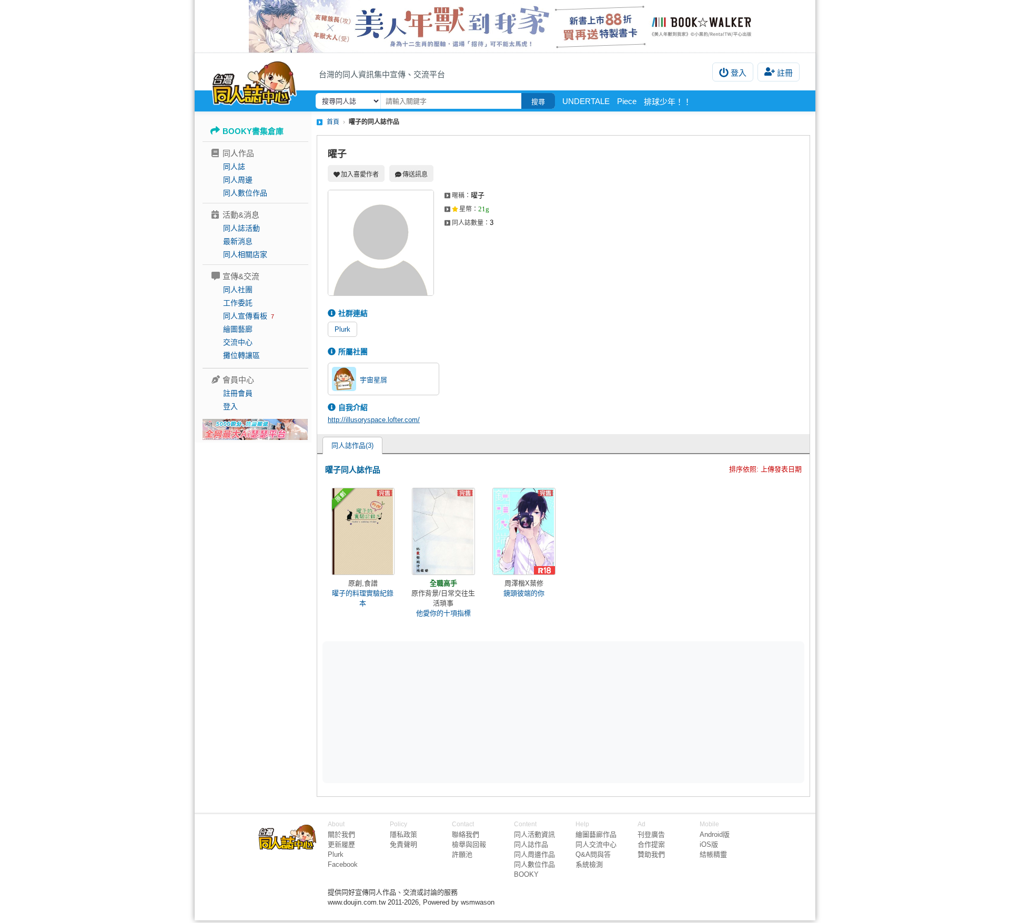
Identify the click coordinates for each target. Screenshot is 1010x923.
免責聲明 (403, 844)
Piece (627, 101)
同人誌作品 (531, 844)
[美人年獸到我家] (505, 26)
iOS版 (709, 844)
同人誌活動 (241, 228)
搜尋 (538, 102)
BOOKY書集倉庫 (253, 131)
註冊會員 (237, 393)
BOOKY (526, 874)
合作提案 (651, 844)
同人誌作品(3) (352, 445)
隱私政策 (403, 834)
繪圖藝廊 (237, 329)
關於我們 (341, 834)
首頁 (333, 122)
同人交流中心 (596, 844)
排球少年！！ (667, 101)
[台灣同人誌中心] (254, 81)
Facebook (343, 864)
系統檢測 (589, 864)
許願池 (462, 854)
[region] (482, 711)
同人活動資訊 (534, 834)
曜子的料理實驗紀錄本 (362, 598)
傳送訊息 (415, 174)
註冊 (785, 72)
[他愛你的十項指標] (443, 531)
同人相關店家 (245, 254)
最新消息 (237, 241)
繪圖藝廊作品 (596, 834)
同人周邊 (237, 180)
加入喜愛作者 (360, 174)
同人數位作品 (245, 193)
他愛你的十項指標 (443, 613)
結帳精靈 (713, 854)
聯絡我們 (465, 834)
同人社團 (237, 289)
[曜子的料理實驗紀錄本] (363, 531)
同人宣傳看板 (245, 316)
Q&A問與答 (593, 854)
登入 (738, 72)
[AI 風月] (255, 434)
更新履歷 (341, 844)
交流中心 (237, 342)
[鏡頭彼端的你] (524, 531)
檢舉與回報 (469, 844)
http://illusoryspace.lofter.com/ (374, 420)
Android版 (715, 834)
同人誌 (234, 166)
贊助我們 (651, 854)
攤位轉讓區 (241, 355)
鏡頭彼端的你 (523, 593)
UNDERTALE (586, 101)
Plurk (342, 329)
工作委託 (237, 303)
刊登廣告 (651, 834)
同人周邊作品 (534, 854)
